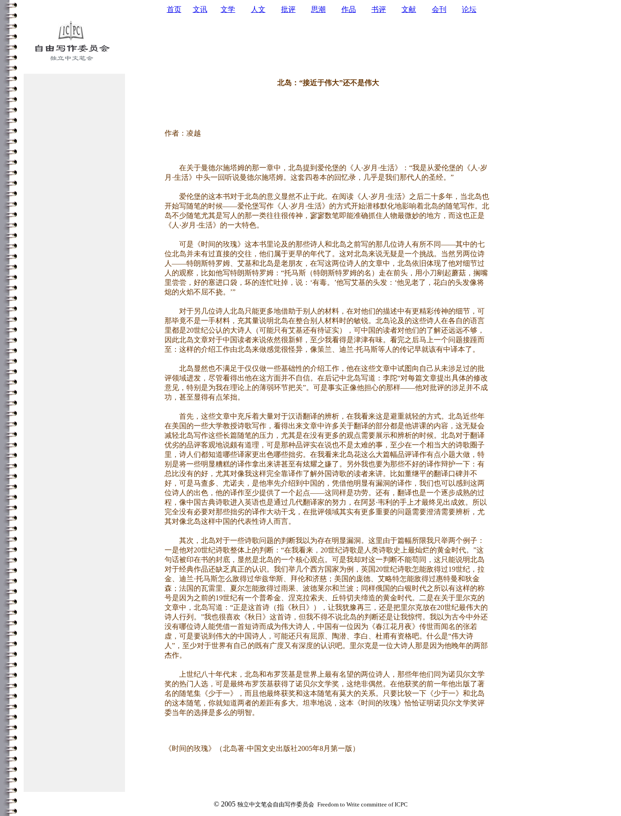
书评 (378, 9)
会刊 (439, 9)
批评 (288, 9)
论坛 (469, 9)
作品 (348, 9)
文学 (227, 9)
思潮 (318, 9)
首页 (174, 9)
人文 (258, 9)
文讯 (200, 9)
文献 (408, 9)
